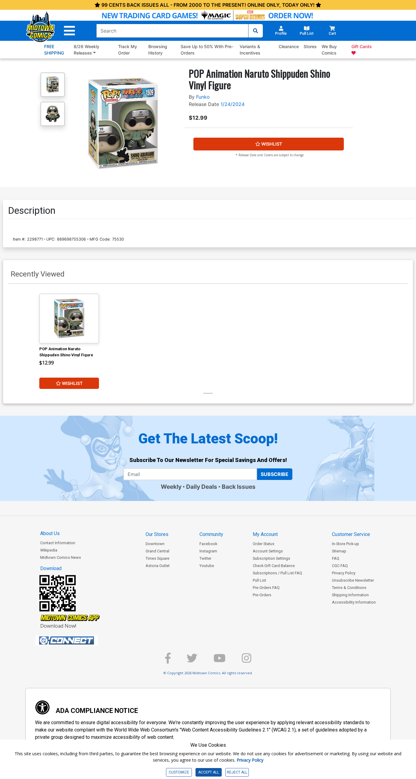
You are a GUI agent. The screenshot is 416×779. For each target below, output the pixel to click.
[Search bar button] (255, 30)
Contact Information (57, 543)
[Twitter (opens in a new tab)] (192, 660)
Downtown (155, 543)
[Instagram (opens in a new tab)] (246, 660)
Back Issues (239, 486)
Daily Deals (201, 486)
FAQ (335, 558)
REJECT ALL (237, 772)
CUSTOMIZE (179, 772)
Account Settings (268, 551)
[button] (69, 30)
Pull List (259, 580)
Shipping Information (350, 595)
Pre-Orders (262, 595)
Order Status (263, 543)
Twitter (205, 558)
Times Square (157, 558)
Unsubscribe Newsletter (353, 580)
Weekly (171, 486)
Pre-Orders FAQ (266, 587)
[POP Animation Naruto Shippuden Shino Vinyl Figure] (69, 319)
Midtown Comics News (60, 557)
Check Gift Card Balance (274, 565)
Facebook (208, 543)
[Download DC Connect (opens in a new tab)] (78, 640)
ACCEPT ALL (208, 772)
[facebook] (168, 660)
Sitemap (339, 551)
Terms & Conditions (349, 587)
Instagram (208, 551)
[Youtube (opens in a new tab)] (219, 660)
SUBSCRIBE (274, 474)
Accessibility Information (354, 602)
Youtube (206, 565)
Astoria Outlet (158, 565)
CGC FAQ (340, 565)
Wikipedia (48, 550)
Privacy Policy (343, 573)
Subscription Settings (271, 558)
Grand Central (157, 551)
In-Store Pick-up (345, 543)
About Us (50, 533)
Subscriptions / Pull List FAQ (277, 573)
